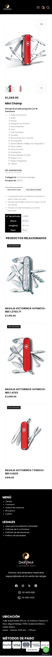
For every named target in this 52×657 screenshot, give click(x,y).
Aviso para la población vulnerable (21, 526)
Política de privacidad (15, 535)
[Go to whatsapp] (46, 649)
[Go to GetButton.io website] (46, 654)
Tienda (8, 501)
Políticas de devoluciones (17, 532)
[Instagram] (23, 586)
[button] (41, 24)
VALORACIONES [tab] (33, 189)
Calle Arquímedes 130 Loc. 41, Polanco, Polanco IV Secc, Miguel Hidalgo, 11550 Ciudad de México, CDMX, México (25, 623)
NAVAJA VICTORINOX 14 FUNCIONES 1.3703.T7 (25, 310)
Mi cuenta (10, 510)
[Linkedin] (36, 586)
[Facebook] (16, 586)
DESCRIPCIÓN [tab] (14, 189)
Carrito (8, 513)
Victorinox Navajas (26, 177)
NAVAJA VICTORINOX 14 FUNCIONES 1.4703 (25, 391)
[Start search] (48, 7)
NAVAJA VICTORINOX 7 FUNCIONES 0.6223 (25, 472)
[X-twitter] (29, 586)
